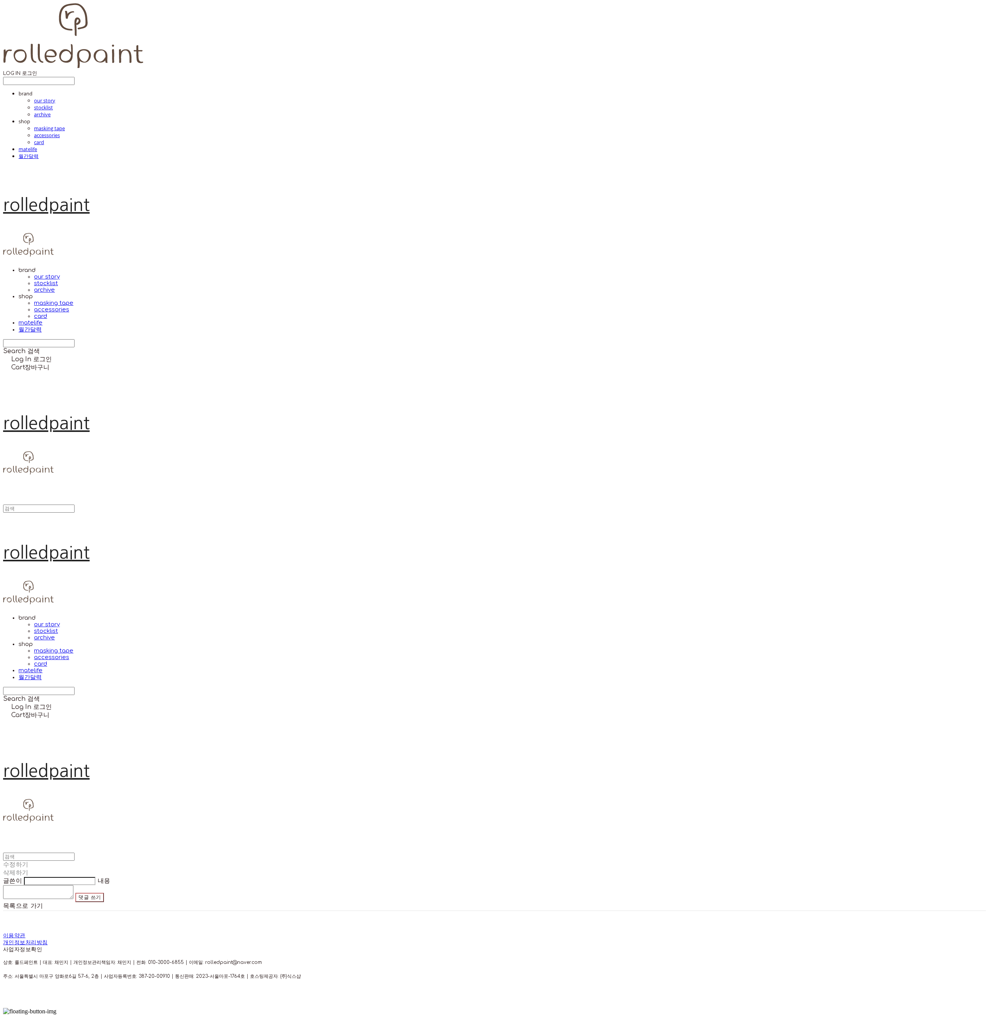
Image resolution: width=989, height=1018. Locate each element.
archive (42, 114)
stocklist (43, 107)
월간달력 (29, 156)
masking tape (49, 128)
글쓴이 (12, 880)
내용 (104, 880)
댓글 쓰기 (89, 897)
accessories (47, 135)
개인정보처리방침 (25, 942)
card (39, 142)
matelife (28, 149)
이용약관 (14, 935)
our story (44, 100)
